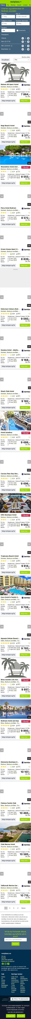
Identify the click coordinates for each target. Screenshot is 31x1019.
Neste (23, 908)
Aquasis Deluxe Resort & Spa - (12, 638)
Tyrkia (19, 599)
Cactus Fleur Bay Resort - (11, 474)
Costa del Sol (15, 982)
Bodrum (3, 169)
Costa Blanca (24, 980)
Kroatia (22, 987)
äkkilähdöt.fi (5, 1000)
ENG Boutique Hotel (8, 515)
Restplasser (4, 985)
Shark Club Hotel (7, 391)
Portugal (13, 988)
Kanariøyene (23, 978)
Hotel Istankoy (6, 432)
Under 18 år (14, 976)
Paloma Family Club (8, 803)
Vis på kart (5, 60)
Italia (21, 985)
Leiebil (25, 5)
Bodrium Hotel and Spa (10, 721)
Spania (22, 976)
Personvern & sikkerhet (7, 961)
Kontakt (3, 958)
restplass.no (6, 998)
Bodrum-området (12, 87)
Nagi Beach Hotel (7, 125)
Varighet (4, 27)
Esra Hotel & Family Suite (11, 597)
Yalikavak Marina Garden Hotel (13, 885)
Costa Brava (14, 980)
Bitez (2, 682)
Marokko (22, 990)
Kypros (13, 987)
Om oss (3, 956)
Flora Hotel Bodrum (8, 208)
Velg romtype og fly (8, 100)
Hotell (19, 5)
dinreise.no (11, 1001)
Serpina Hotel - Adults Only (11, 350)
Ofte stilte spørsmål (7, 959)
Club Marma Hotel (8, 844)
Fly (8, 5)
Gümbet (3, 87)
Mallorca (13, 978)
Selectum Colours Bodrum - (11, 309)
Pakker (3, 5)
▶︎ (29, 114)
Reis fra (3, 14)
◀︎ (1, 114)
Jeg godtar (10, 1016)
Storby (13, 5)
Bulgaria (22, 988)
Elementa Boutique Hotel (10, 762)
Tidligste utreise (6, 21)
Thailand (13, 990)
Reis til (18, 14)
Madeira (22, 992)
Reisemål (3, 987)
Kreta (12, 983)
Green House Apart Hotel (10, 249)
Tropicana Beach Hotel (10, 556)
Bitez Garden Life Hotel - (10, 679)
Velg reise (24, 100)
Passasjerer (5, 34)
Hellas (22, 982)
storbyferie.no (19, 1001)
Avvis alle (21, 1016)
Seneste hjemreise (22, 21)
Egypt (13, 992)
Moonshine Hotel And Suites (12, 167)
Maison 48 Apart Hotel (9, 84)
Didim (2, 599)
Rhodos (22, 983)
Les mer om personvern (15, 1012)
